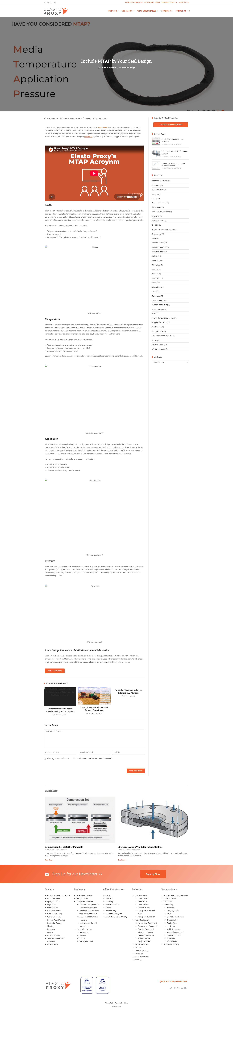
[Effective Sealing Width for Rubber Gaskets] (156, 153)
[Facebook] (174, 988)
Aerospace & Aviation (146, 917)
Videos (154, 340)
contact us (88, 137)
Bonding (82, 935)
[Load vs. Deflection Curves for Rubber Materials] (156, 165)
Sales (154, 313)
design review (102, 127)
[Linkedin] (181, 988)
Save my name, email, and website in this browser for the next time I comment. (79, 758)
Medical (155, 269)
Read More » (49, 860)
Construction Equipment (148, 926)
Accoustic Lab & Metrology (116, 917)
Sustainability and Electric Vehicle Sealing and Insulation (60, 710)
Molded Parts (157, 278)
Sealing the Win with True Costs (163, 318)
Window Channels (158, 349)
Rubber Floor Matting (160, 305)
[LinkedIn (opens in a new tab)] (51, 2)
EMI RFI (155, 225)
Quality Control (157, 300)
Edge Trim (155, 216)
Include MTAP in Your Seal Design (122, 68)
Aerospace (156, 185)
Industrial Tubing (158, 252)
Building (138, 960)
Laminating (84, 932)
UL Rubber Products (84, 895)
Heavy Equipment (158, 247)
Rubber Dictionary (171, 944)
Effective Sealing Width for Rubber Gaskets (140, 846)
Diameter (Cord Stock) (175, 917)
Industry (155, 256)
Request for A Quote (134, 2)
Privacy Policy (109, 1003)
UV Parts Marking (113, 904)
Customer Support (159, 203)
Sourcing (109, 901)
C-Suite (154, 198)
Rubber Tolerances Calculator (176, 895)
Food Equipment (158, 243)
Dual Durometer (53, 911)
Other (154, 291)
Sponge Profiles (157, 331)
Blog (157, 2)
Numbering (168, 904)
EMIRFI (50, 932)
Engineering (156, 234)
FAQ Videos (168, 901)
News (88, 118)
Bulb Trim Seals (157, 189)
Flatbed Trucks (144, 908)
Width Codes (172, 941)
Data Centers (157, 207)
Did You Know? (170, 898)
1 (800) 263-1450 (166, 981)
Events (154, 238)
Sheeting (50, 926)
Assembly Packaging (114, 914)
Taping (82, 938)
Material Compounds (175, 932)
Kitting (108, 908)
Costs (108, 895)
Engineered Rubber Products (162, 229)
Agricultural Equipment (147, 923)
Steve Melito (52, 118)
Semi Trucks (143, 901)
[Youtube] (185, 988)
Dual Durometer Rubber (161, 212)
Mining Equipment (145, 932)
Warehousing (111, 911)
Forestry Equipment (146, 929)
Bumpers (155, 194)
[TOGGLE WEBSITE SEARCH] (189, 11)
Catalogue (149, 2)
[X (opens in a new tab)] (45, 2)
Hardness (171, 926)
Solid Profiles (157, 327)
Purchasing (156, 296)
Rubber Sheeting (158, 309)
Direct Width (172, 920)
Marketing (156, 265)
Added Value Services (159, 181)
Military (155, 274)
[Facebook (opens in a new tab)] (48, 2)
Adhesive (170, 908)
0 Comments (101, 118)
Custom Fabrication (84, 929)
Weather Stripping (158, 345)
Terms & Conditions (121, 1003)
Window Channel (54, 917)
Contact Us (181, 981)
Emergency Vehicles (146, 935)
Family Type (171, 923)
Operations (156, 287)
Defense (138, 947)
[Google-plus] (177, 988)
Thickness (171, 938)
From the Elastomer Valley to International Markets (128, 691)
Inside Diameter (173, 929)
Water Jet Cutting (86, 941)
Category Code (173, 911)
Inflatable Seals (53, 935)
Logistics (109, 898)
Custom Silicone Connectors (58, 895)
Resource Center (168, 2)
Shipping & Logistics (159, 322)
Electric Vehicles (157, 221)
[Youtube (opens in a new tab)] (55, 2)
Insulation (155, 260)
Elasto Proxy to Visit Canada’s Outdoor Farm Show (94, 708)
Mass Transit (143, 898)
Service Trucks (143, 904)
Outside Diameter (174, 935)
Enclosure (139, 954)
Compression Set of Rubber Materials (64, 846)
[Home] (99, 68)
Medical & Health (142, 950)
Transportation (141, 895)
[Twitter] (170, 988)
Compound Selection (84, 901)
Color (169, 914)
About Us (183, 2)
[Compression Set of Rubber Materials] (156, 141)
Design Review (82, 898)
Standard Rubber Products (161, 336)
